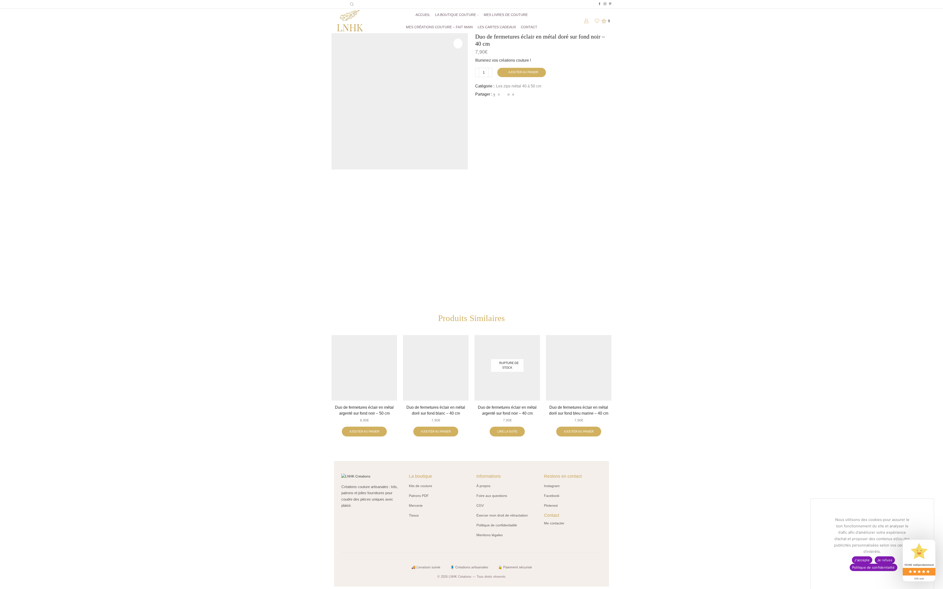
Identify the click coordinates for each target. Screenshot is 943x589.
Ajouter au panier (523, 72)
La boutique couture (455, 15)
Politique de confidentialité (496, 525)
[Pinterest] (610, 4)
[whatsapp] (512, 94)
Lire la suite (507, 431)
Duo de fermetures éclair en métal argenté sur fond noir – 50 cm (364, 410)
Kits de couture (420, 486)
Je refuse (884, 560)
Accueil (423, 15)
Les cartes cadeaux (497, 27)
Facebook (551, 496)
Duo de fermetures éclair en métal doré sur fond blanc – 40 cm (435, 410)
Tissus (414, 515)
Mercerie (416, 505)
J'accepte (862, 560)
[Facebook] (599, 4)
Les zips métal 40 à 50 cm (518, 86)
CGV (480, 505)
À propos (483, 486)
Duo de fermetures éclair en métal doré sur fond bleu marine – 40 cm (578, 410)
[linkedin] (508, 94)
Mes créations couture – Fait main (439, 27)
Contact (529, 27)
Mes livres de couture (506, 15)
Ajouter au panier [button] (364, 431)
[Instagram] (605, 4)
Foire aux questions (491, 496)
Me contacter (554, 523)
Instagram (552, 486)
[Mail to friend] (503, 94)
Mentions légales (489, 535)
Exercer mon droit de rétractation (502, 515)
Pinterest (551, 505)
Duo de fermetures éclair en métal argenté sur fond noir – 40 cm (507, 410)
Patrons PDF (419, 496)
